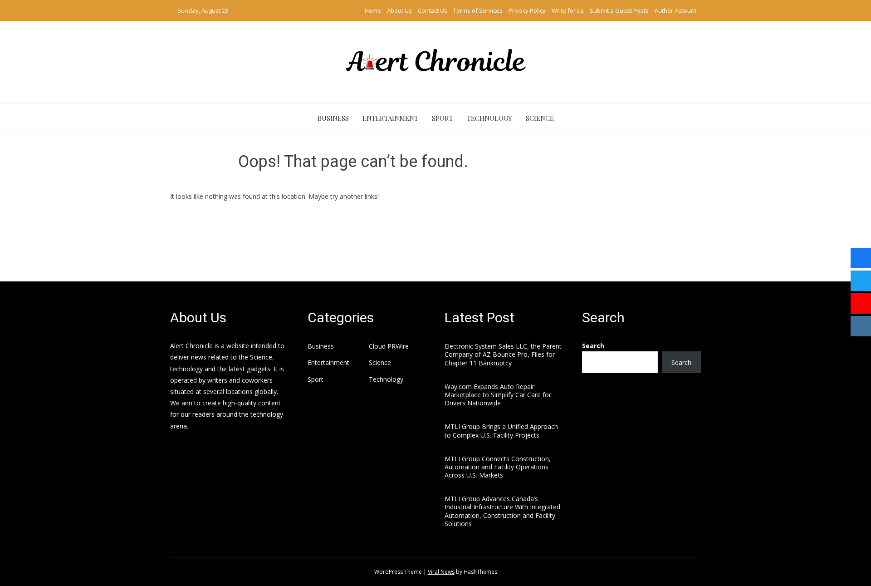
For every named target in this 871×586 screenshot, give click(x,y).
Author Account (675, 10)
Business (333, 118)
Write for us (568, 10)
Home (373, 10)
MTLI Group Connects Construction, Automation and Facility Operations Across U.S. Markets (498, 466)
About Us (399, 10)
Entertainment (390, 118)
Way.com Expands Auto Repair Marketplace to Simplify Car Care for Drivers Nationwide (498, 394)
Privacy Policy (527, 10)
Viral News (441, 572)
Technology (489, 118)
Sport (442, 118)
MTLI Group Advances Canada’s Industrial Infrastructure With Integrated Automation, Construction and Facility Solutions (502, 511)
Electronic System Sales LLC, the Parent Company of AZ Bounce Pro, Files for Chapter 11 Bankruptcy (503, 354)
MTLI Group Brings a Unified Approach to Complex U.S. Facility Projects (501, 430)
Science (540, 118)
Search (593, 345)
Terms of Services (478, 10)
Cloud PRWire (389, 346)
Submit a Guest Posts (619, 10)
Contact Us (432, 10)
